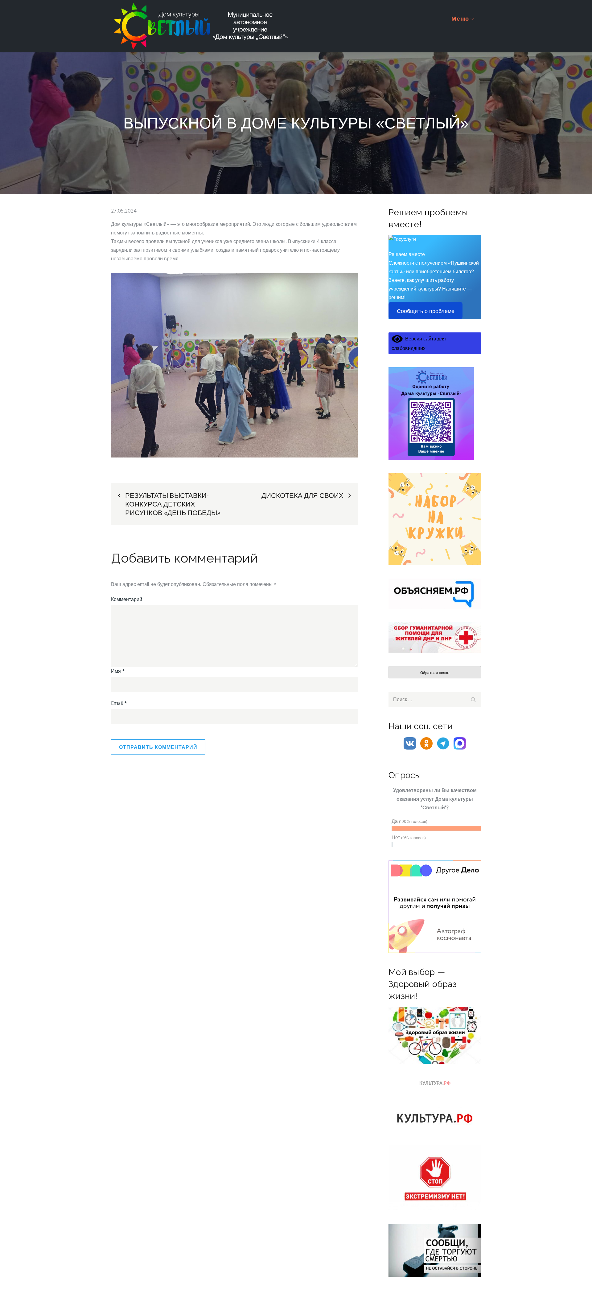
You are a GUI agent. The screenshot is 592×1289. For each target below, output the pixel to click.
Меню (460, 18)
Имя (118, 671)
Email (119, 703)
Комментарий (126, 599)
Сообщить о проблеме (425, 311)
